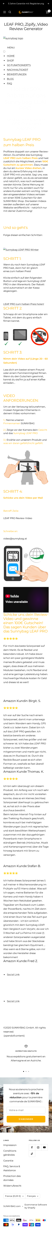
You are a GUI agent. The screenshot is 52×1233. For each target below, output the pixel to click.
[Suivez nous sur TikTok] (32, 1153)
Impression (10, 1145)
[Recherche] (10, 12)
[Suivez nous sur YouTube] (44, 1147)
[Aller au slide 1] (23, 1071)
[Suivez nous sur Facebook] (32, 1147)
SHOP (10, 60)
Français (31, 1196)
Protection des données (12, 1178)
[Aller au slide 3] (28, 1071)
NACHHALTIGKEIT (17, 69)
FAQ (9, 83)
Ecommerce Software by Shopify (36, 1206)
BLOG (10, 79)
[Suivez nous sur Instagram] (38, 1147)
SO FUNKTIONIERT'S (19, 65)
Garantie (8, 1160)
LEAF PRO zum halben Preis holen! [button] (23, 304)
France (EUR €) (13, 1196)
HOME (11, 55)
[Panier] (47, 12)
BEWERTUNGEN (16, 74)
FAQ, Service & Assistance (11, 1168)
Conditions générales (9, 1152)
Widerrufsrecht (12, 1185)
